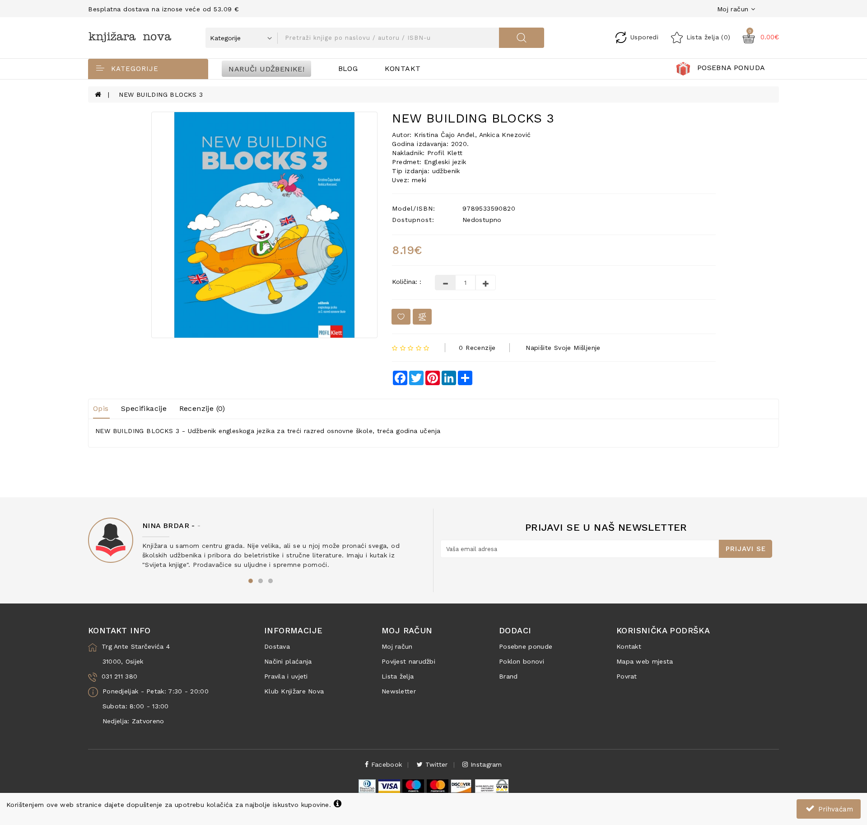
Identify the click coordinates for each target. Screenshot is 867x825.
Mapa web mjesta (644, 661)
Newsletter (399, 691)
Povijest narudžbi (408, 661)
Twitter (435, 764)
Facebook (385, 764)
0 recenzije (477, 347)
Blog (348, 68)
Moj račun (397, 646)
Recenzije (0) (202, 408)
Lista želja (398, 676)
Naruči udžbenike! (266, 68)
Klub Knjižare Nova (294, 691)
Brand (508, 676)
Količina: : (406, 281)
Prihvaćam (834, 809)
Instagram (485, 764)
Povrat (626, 676)
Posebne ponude (525, 646)
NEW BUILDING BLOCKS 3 (161, 94)
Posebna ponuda (731, 67)
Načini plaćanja (288, 661)
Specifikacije (144, 408)
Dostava (277, 646)
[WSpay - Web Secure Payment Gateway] (491, 785)
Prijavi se (746, 549)
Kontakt (403, 68)
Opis (101, 408)
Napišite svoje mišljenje (563, 347)
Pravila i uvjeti (286, 676)
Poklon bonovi (521, 661)
